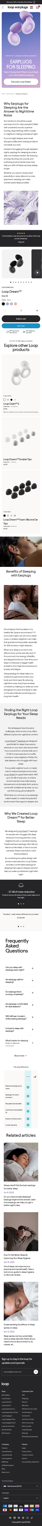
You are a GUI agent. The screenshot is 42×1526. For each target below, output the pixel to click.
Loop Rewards (7, 1451)
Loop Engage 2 (7, 1416)
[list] (21, 891)
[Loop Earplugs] (21, 1384)
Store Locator (26, 1426)
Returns (25, 1402)
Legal (24, 1448)
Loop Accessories (8, 1426)
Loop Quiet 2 (6, 1405)
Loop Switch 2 (7, 1402)
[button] (2, 7)
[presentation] (10, 282)
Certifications (27, 1412)
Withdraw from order (29, 1409)
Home (3, 93)
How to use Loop (27, 1423)
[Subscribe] (35, 1371)
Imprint (24, 1458)
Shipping (25, 1398)
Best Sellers (6, 1395)
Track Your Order (28, 1419)
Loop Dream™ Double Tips (17, 459)
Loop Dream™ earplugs (15, 741)
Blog (3, 1469)
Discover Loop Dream (21, 82)
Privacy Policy (26, 1451)
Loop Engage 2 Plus (8, 1419)
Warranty (25, 1405)
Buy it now (21, 326)
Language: (5, 1493)
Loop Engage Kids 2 (9, 1423)
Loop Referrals (7, 1455)
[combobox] (21, 1486)
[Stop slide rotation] (7, 2)
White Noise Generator (30, 1436)
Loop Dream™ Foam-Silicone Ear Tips (20, 521)
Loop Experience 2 (8, 1409)
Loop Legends (7, 1458)
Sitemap (25, 1433)
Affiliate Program (8, 1465)
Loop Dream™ (23, 831)
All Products (6, 1433)
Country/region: (7, 1481)
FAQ (23, 1395)
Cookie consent (27, 1455)
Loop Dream (6, 1398)
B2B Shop (5, 1462)
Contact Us (26, 1416)
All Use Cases (10, 93)
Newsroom (5, 1472)
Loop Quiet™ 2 (11, 403)
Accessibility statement (30, 1462)
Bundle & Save (7, 1430)
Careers (5, 1448)
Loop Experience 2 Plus (10, 1412)
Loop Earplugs (27, 1430)
